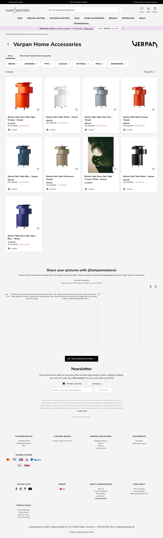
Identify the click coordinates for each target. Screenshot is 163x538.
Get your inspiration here (80, 359)
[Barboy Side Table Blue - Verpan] (24, 165)
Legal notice (101, 496)
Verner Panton (24, 512)
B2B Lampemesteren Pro (139, 493)
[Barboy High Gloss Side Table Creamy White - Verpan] (101, 165)
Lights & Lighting (11, 34)
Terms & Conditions (100, 491)
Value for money (23, 515)
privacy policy (82, 411)
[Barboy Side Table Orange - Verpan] (139, 105)
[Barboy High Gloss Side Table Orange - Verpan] (24, 105)
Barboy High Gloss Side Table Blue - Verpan (21, 237)
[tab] (13, 64)
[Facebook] (16, 489)
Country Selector (101, 498)
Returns (100, 443)
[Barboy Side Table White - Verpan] (62, 105)
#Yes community (139, 489)
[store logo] (17, 10)
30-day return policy (139, 443)
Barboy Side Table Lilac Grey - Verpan (99, 118)
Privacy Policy (100, 493)
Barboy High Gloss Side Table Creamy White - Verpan (98, 177)
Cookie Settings (139, 491)
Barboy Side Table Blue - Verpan (23, 176)
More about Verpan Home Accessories (35, 56)
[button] (38, 109)
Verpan (26, 34)
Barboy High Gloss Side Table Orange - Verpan (21, 118)
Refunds (100, 446)
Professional (81, 23)
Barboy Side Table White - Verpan (62, 117)
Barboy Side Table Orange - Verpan (136, 118)
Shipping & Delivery (100, 441)
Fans (76, 18)
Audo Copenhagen (24, 510)
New (20, 18)
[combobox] (84, 10)
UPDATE (108, 28)
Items (10, 56)
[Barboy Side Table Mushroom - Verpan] (62, 165)
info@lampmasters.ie (23, 443)
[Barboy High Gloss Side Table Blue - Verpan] (24, 224)
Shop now (88, 28)
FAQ (23, 446)
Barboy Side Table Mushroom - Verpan (60, 177)
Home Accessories (24, 517)
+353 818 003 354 (24, 441)
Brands (20, 34)
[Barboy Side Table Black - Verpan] (139, 165)
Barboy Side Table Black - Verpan (138, 176)
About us (101, 489)
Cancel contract (100, 448)
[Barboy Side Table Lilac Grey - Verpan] (101, 105)
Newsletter (139, 441)
